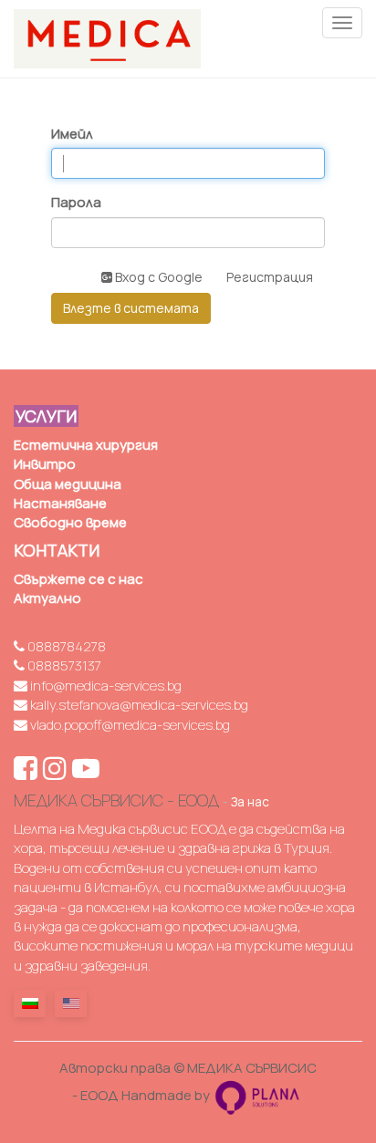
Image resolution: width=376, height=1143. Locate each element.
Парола (76, 202)
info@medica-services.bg (104, 685)
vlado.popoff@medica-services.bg (128, 724)
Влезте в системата (131, 308)
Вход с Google (157, 277)
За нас (250, 802)
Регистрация (269, 277)
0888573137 (63, 665)
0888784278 (65, 646)
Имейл (72, 133)
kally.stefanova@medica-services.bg (137, 704)
